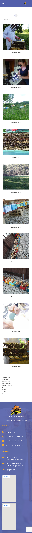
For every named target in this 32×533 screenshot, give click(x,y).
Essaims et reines (16, 52)
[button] (3, 3)
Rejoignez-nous (11, 470)
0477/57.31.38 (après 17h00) (16, 437)
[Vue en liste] (17, 15)
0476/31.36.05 (11, 432)
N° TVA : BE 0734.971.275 (14, 445)
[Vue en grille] (14, 15)
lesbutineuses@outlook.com (15, 441)
